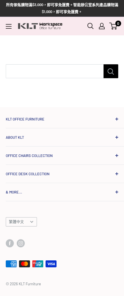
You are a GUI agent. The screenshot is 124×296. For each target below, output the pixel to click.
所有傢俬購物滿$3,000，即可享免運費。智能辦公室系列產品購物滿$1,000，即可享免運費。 (62, 8)
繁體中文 (16, 221)
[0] (113, 26)
